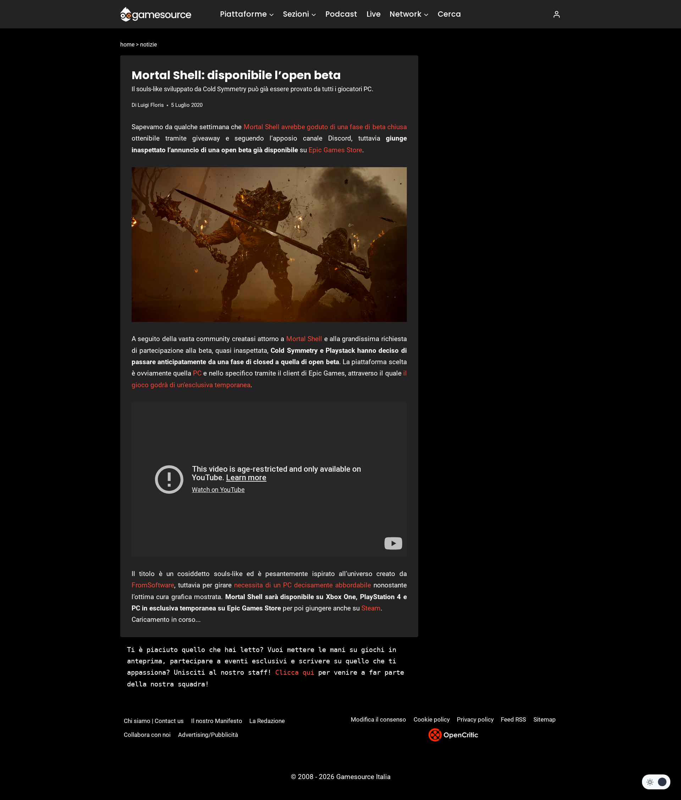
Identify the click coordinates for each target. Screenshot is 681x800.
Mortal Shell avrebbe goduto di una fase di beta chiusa (325, 127)
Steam (371, 608)
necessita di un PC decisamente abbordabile (302, 585)
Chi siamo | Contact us (154, 720)
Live (373, 14)
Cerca (449, 14)
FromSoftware (153, 585)
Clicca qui (294, 672)
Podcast (341, 14)
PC (197, 373)
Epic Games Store (335, 150)
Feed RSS (513, 719)
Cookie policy (432, 719)
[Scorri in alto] (656, 768)
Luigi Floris (151, 105)
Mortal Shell (304, 339)
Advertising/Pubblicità (208, 734)
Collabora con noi (147, 734)
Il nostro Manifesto (216, 720)
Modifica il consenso (378, 719)
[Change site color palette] (656, 781)
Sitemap (544, 719)
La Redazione (267, 720)
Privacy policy (475, 719)
